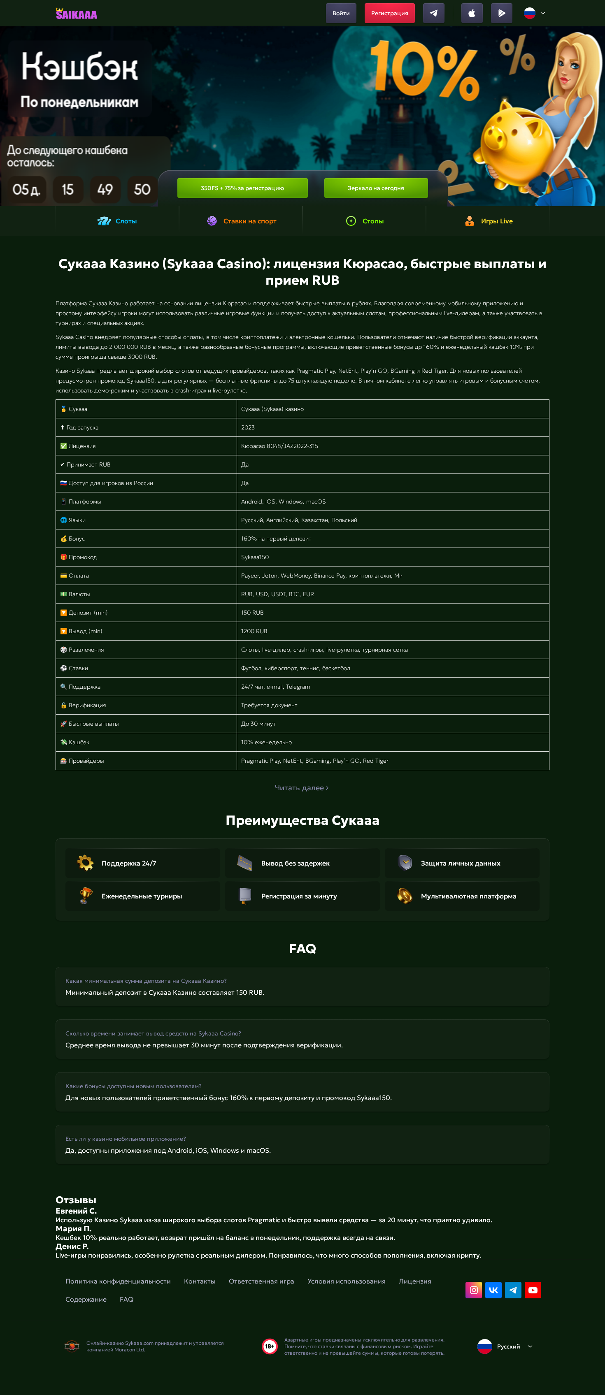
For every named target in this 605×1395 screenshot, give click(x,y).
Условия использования (346, 1281)
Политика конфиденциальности (118, 1281)
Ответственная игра (261, 1281)
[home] (76, 13)
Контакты (200, 1281)
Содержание (86, 1299)
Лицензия (415, 1281)
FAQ (126, 1299)
